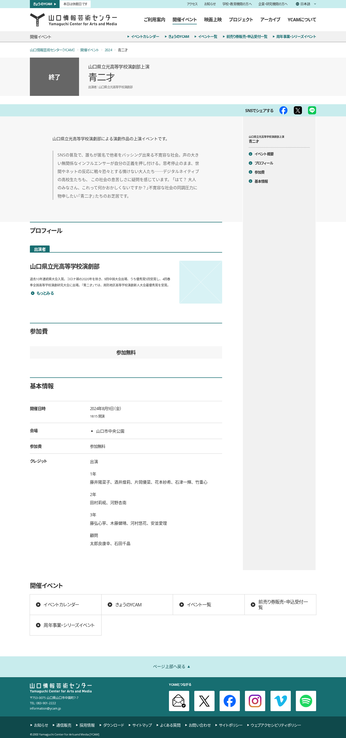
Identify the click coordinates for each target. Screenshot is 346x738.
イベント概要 (264, 153)
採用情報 (87, 725)
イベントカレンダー (145, 36)
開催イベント (184, 19)
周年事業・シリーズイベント (296, 36)
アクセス (192, 4)
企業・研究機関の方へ (273, 4)
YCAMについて (302, 19)
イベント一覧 (207, 36)
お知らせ (210, 4)
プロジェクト (241, 19)
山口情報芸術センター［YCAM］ (52, 49)
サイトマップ (142, 725)
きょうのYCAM (42, 4)
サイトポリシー (231, 725)
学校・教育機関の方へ (237, 4)
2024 (108, 49)
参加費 (260, 171)
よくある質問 (170, 725)
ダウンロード (113, 725)
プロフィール (264, 162)
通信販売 (63, 725)
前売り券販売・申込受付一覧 (246, 36)
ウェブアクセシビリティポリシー (276, 725)
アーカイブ (270, 19)
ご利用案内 (154, 19)
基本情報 (261, 181)
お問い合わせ (200, 725)
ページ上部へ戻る (169, 666)
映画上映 (213, 19)
